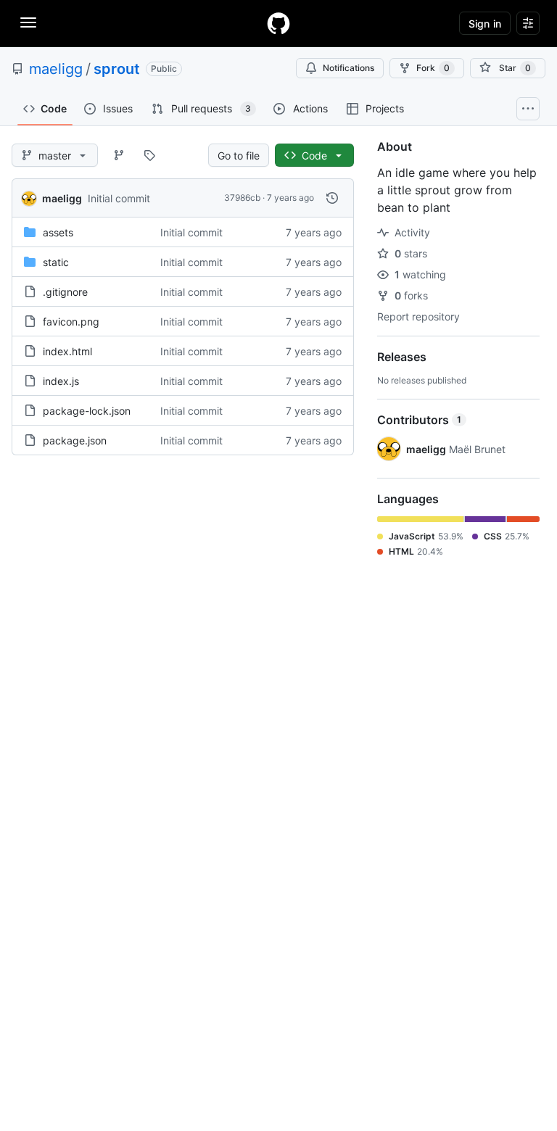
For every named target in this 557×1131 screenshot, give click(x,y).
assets (58, 232)
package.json (75, 440)
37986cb (242, 197)
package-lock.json (87, 411)
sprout (117, 69)
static (56, 262)
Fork (433, 67)
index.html (67, 351)
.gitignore (65, 292)
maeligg (56, 69)
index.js (61, 381)
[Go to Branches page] (119, 155)
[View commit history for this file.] (332, 198)
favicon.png (71, 321)
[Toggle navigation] (28, 22)
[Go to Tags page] (149, 155)
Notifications (348, 67)
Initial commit (119, 198)
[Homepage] (278, 23)
